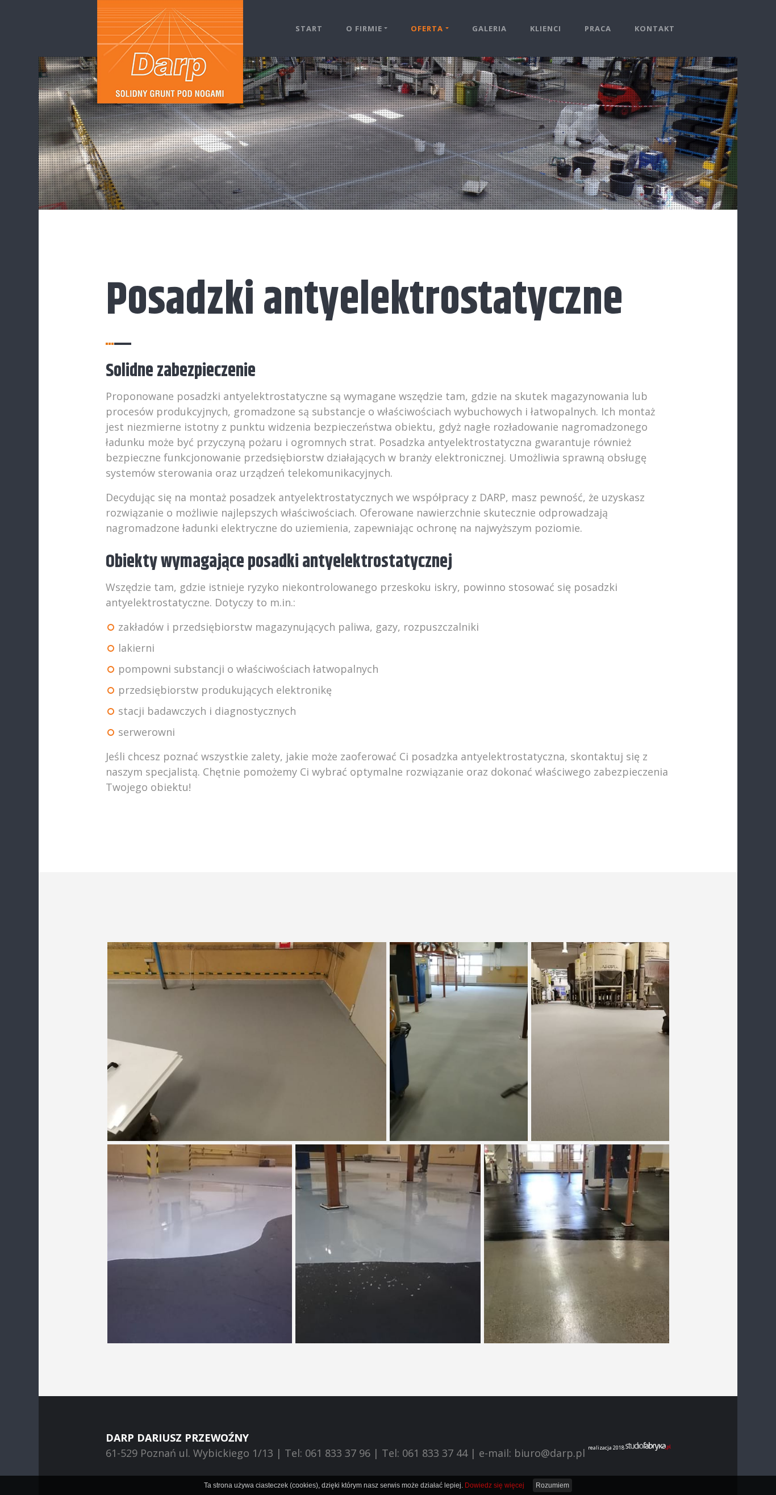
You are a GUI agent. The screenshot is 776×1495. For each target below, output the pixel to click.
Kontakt (655, 28)
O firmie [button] (364, 28)
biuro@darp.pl (549, 1453)
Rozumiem (552, 1485)
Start (309, 28)
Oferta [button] (427, 28)
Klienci (545, 28)
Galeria (489, 28)
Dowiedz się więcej (494, 1485)
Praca (598, 28)
